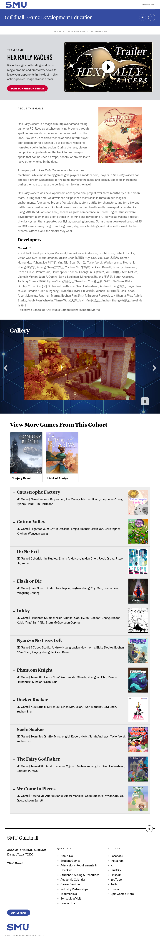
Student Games (70, 861)
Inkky (23, 610)
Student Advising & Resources (79, 875)
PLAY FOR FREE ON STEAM (27, 88)
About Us (66, 856)
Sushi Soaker (30, 729)
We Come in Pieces (35, 788)
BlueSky (116, 870)
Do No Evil (27, 551)
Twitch (115, 884)
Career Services (70, 884)
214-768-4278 (15, 863)
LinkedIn (116, 875)
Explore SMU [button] (148, 4)
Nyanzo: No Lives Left (39, 640)
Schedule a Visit (70, 898)
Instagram (117, 861)
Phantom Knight (34, 670)
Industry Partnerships (74, 889)
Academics (59, 31)
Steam (115, 889)
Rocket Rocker (32, 699)
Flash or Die (29, 581)
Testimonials (68, 894)
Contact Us (67, 903)
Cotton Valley (30, 521)
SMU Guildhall (22, 838)
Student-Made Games (78, 31)
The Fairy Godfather (38, 759)
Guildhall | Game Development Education (49, 17)
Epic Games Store (122, 894)
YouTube (116, 879)
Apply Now (18, 912)
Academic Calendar (72, 879)
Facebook (117, 856)
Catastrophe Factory (38, 492)
